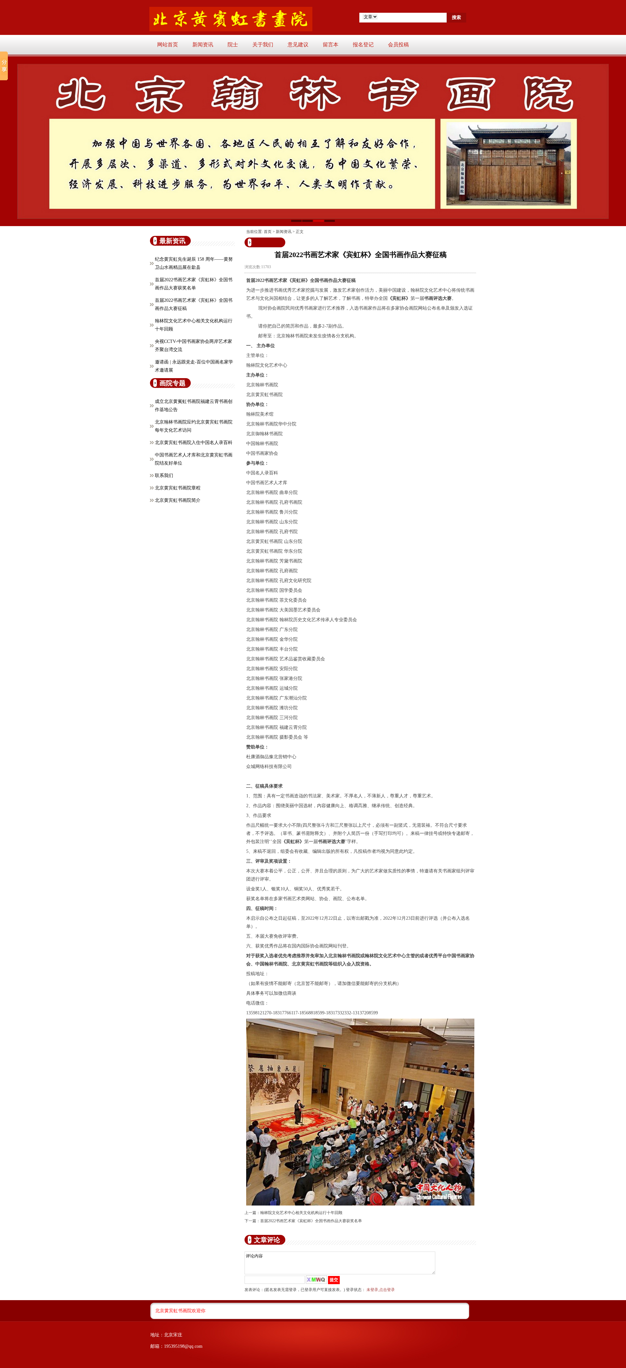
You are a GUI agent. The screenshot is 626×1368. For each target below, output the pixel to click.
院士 (233, 44)
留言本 (330, 44)
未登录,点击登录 (380, 1289)
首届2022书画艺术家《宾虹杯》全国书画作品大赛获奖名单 (311, 1221)
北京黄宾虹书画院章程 (178, 487)
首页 (268, 231)
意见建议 (298, 44)
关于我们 (262, 44)
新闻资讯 (202, 44)
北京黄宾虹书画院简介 (178, 500)
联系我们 (164, 475)
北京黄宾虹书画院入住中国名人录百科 (193, 442)
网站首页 (167, 44)
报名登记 (363, 44)
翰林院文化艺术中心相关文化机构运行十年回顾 (301, 1212)
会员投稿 (398, 44)
